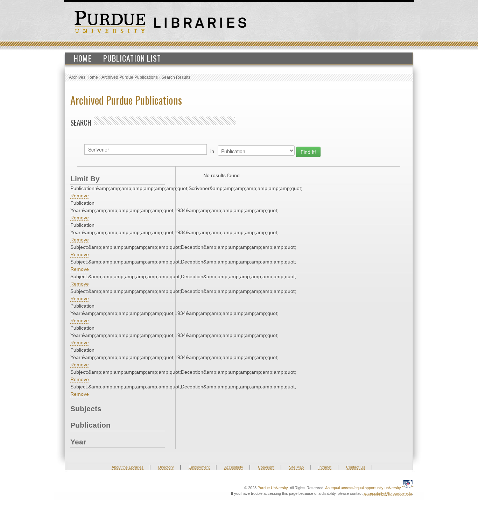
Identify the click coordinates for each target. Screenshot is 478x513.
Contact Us (355, 467)
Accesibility (233, 467)
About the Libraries (127, 467)
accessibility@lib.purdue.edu (388, 493)
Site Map (296, 467)
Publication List (132, 58)
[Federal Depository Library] (408, 484)
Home (83, 58)
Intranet (324, 467)
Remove (79, 195)
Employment (199, 467)
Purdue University (273, 488)
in (212, 151)
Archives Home (83, 77)
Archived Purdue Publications (129, 77)
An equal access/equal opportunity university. (363, 488)
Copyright (266, 467)
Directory (166, 467)
